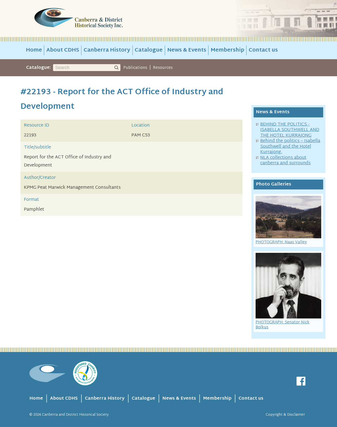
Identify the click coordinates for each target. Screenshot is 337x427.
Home (34, 50)
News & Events (186, 50)
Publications (135, 68)
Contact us (263, 50)
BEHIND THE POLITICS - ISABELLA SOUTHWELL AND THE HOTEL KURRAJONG (289, 130)
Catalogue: (38, 68)
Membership (227, 50)
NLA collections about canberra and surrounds (285, 160)
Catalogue (149, 50)
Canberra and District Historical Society (75, 414)
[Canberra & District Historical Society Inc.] (96, 18)
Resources (163, 68)
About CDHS (62, 50)
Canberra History (107, 50)
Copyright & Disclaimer (285, 414)
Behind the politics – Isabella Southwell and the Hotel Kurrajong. (290, 146)
